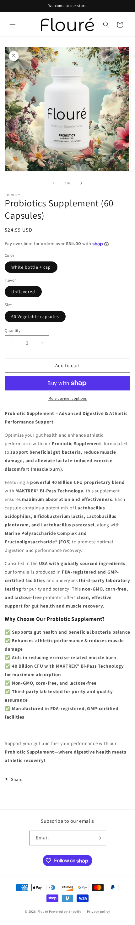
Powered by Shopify (65, 911)
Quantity (12, 330)
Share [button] (17, 779)
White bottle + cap (31, 267)
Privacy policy (98, 911)
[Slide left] (54, 183)
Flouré (43, 911)
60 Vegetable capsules (35, 316)
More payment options (67, 398)
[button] (12, 24)
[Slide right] (81, 183)
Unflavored (23, 291)
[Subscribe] (99, 838)
